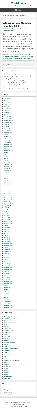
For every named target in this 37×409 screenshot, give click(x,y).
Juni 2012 (6, 255)
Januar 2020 (7, 118)
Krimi (5, 352)
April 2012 (6, 259)
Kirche (5, 346)
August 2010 (7, 289)
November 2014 (8, 200)
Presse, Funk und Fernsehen (12, 360)
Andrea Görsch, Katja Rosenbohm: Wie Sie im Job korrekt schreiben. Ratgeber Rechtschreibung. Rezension (18, 85)
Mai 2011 (6, 273)
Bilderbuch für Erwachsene (11, 321)
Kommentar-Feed (8, 392)
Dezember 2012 (8, 243)
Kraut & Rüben (8, 350)
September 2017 (8, 150)
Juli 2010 (6, 291)
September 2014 (8, 204)
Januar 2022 (7, 102)
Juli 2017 (6, 154)
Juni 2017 (6, 156)
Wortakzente (18, 3)
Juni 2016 (6, 174)
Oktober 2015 (7, 184)
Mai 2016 (6, 176)
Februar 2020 (7, 116)
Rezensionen (7, 366)
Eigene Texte (16, 55)
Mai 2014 (6, 212)
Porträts (6, 356)
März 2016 (7, 180)
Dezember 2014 (8, 198)
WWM (14, 58)
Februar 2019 (7, 130)
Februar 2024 (7, 98)
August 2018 (7, 136)
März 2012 (7, 261)
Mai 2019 (6, 126)
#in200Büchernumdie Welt (11, 319)
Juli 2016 (6, 172)
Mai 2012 (6, 257)
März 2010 (7, 299)
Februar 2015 (7, 194)
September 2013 (8, 228)
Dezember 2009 (8, 305)
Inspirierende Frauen (9, 342)
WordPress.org (8, 394)
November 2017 (8, 146)
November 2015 (8, 182)
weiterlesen (15, 51)
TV (33, 56)
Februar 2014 (7, 218)
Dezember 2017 (8, 144)
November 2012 (8, 245)
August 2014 (7, 206)
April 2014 (6, 214)
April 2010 (6, 297)
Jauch (30, 56)
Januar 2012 (7, 265)
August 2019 (7, 122)
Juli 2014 (6, 208)
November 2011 (8, 269)
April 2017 (6, 158)
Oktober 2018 (7, 134)
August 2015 (7, 186)
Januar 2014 (7, 220)
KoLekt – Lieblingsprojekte (11, 348)
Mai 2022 (6, 100)
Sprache (6, 374)
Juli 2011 (6, 271)
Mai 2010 (6, 295)
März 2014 (7, 216)
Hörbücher (6, 340)
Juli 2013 (6, 229)
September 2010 (8, 287)
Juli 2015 (6, 188)
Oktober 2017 (7, 148)
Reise (5, 362)
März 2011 (7, 275)
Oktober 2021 (7, 104)
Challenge (6, 327)
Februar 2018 (7, 142)
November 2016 (8, 166)
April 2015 (6, 190)
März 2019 (7, 128)
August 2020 (7, 112)
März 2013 (7, 237)
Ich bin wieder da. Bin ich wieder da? (14, 81)
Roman (6, 370)
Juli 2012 (6, 253)
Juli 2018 (6, 138)
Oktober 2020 (7, 110)
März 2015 (7, 192)
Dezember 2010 (8, 281)
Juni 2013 (6, 231)
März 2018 (7, 140)
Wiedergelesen (8, 378)
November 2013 (8, 224)
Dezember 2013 (8, 222)
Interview (6, 344)
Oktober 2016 (7, 168)
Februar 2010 (7, 301)
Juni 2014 (6, 210)
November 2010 (8, 283)
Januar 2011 (7, 279)
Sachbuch (6, 372)
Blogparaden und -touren (10, 323)
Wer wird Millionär (7, 58)
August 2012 (7, 251)
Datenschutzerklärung (18, 404)
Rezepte (6, 368)
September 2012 (8, 249)
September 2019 (8, 120)
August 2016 (7, 170)
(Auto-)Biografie (8, 317)
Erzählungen (7, 333)
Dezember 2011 (8, 267)
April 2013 (6, 235)
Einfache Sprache (9, 330)
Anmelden (6, 388)
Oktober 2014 (7, 202)
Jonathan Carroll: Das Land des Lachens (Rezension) (18, 89)
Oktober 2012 (7, 247)
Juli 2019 (6, 124)
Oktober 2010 (7, 285)
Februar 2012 (7, 263)
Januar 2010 (7, 303)
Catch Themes (23, 406)
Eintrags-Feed (7, 390)
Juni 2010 (6, 293)
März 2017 (7, 160)
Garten (5, 335)
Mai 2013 (6, 233)
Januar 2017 (7, 162)
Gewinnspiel (7, 338)
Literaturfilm (7, 354)
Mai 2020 (6, 114)
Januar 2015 (7, 196)
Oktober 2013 (7, 226)
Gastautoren (7, 337)
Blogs (5, 325)
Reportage (6, 364)
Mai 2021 (6, 106)
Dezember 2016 (8, 164)
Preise (5, 358)
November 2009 (8, 307)
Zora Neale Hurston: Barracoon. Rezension (15, 75)
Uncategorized (13, 56)
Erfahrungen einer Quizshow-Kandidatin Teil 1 (17, 24)
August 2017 (7, 152)
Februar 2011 (7, 277)
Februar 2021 (7, 108)
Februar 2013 (7, 239)
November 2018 (8, 132)
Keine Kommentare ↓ (9, 30)
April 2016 (6, 178)
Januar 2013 (7, 241)
